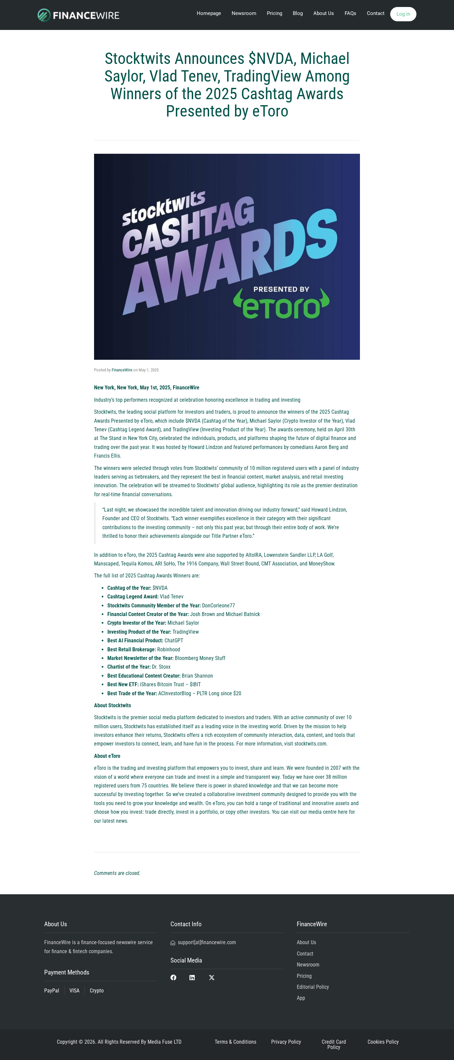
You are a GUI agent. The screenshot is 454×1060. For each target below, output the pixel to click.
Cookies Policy (383, 1042)
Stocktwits (105, 412)
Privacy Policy (286, 1042)
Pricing (274, 13)
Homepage (209, 13)
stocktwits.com (310, 744)
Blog (298, 13)
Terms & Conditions (235, 1042)
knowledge (166, 803)
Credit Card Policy (334, 1044)
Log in (403, 14)
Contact (376, 13)
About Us (323, 13)
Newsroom (244, 13)
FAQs (350, 13)
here (343, 812)
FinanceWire (122, 369)
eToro (100, 768)
